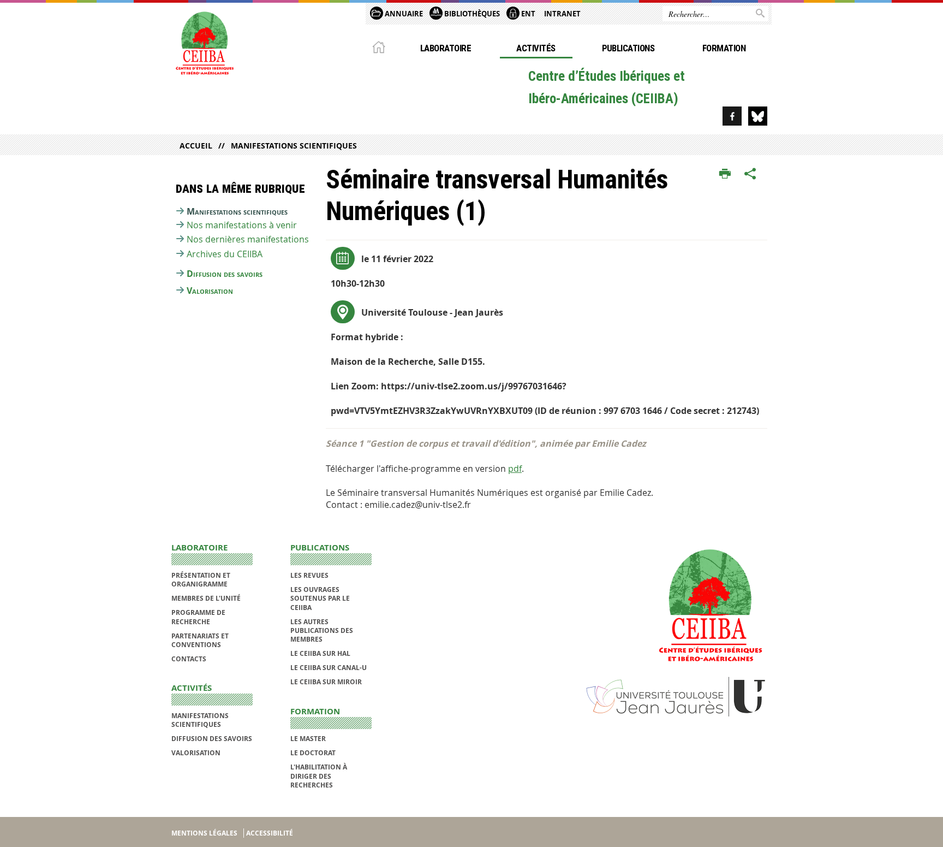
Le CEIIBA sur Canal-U (328, 667)
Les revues (309, 575)
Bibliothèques (471, 14)
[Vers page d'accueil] (204, 42)
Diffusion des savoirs (224, 274)
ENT (527, 14)
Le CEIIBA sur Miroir (326, 681)
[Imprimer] (725, 174)
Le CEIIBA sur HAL (320, 653)
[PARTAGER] (750, 174)
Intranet (562, 14)
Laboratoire (445, 48)
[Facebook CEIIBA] (732, 116)
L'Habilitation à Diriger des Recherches (318, 776)
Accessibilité (269, 833)
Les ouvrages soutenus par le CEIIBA (320, 598)
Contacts (188, 659)
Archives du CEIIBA (224, 254)
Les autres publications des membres (321, 630)
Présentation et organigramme (200, 580)
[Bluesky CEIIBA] (757, 116)
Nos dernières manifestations (248, 239)
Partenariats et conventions (200, 640)
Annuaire (403, 14)
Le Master (308, 738)
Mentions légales (204, 833)
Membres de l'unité (206, 598)
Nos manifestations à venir (242, 225)
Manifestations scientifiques (294, 145)
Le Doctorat (313, 752)
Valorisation (210, 291)
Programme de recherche (198, 617)
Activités (535, 48)
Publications (628, 48)
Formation (723, 48)
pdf (515, 469)
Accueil (196, 145)
